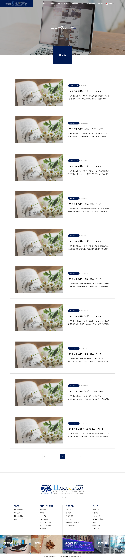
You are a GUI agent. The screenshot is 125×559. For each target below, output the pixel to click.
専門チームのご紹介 (63, 3)
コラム (83, 3)
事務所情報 (75, 3)
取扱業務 (52, 3)
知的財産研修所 (70, 525)
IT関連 (42, 513)
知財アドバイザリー (19, 519)
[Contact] (65, 497)
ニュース (95, 506)
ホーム (45, 3)
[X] (60, 497)
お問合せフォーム (98, 509)
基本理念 (68, 513)
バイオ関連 (43, 516)
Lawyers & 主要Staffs (72, 522)
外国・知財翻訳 (18, 516)
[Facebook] (62, 497)
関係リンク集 (91, 3)
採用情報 (95, 513)
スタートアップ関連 (45, 522)
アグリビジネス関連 (45, 525)
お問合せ (100, 3)
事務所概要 (69, 516)
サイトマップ (96, 528)
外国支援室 (43, 509)
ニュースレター (74, 85)
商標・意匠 (17, 513)
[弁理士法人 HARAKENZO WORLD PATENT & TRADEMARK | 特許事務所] (16, 3)
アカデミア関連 (44, 519)
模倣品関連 (43, 528)
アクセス (68, 519)
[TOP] (62, 475)
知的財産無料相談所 (98, 519)
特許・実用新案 (18, 509)
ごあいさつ (69, 509)
